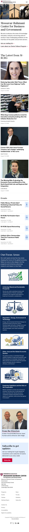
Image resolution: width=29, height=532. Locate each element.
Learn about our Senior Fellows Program (13, 46)
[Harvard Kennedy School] (9, 2)
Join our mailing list (7, 43)
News (17, 492)
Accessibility (4, 510)
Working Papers (5, 500)
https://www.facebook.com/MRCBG (11, 523)
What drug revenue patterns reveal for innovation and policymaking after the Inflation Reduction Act (14, 117)
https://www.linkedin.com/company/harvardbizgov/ (16, 523)
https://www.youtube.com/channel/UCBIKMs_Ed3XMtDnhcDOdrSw (18, 523)
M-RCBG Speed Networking (10, 226)
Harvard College (15, 518)
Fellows (3, 497)
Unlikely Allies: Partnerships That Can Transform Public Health (10, 237)
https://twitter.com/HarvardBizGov (13, 523)
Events (3, 494)
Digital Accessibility (6, 512)
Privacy (3, 507)
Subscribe (7, 460)
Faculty (17, 494)
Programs (3, 492)
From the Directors (11, 431)
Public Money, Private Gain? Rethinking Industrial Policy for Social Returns (11, 205)
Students (18, 497)
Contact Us (4, 504)
